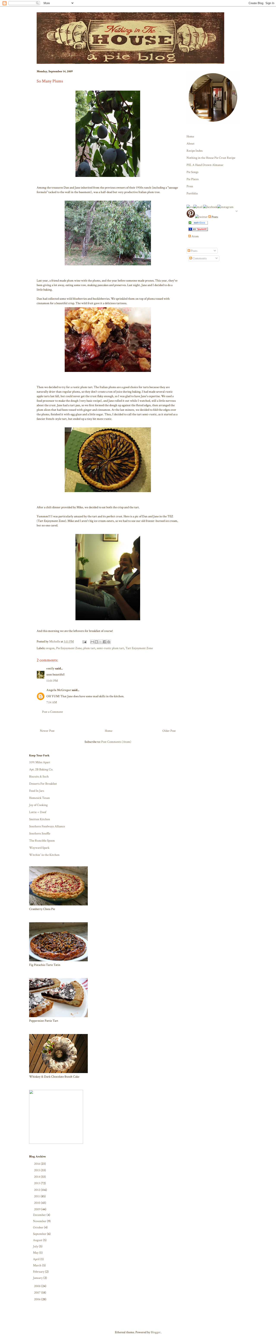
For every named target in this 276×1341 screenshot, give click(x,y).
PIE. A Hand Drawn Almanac (205, 165)
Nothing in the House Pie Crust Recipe (211, 158)
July (36, 1246)
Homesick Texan (39, 798)
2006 (37, 1299)
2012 (37, 1190)
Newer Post (47, 731)
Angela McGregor (58, 690)
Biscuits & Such (39, 776)
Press (190, 186)
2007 (37, 1293)
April (36, 1259)
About (190, 144)
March (37, 1265)
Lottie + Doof (37, 812)
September (40, 1234)
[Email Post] (84, 641)
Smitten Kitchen (39, 819)
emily (50, 668)
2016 (37, 1164)
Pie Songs (192, 172)
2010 (37, 1203)
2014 (37, 1177)
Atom (195, 236)
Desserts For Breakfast (43, 784)
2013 (37, 1183)
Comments (199, 258)
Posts (193, 251)
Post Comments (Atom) (116, 742)
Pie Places (193, 179)
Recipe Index (195, 151)
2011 (37, 1196)
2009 (37, 1209)
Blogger (156, 1332)
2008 (37, 1286)
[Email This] (92, 642)
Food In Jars (36, 791)
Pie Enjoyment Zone (69, 648)
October (38, 1227)
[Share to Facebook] (104, 642)
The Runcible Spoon (42, 841)
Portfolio (192, 193)
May (36, 1253)
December (40, 1215)
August (38, 1240)
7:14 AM (51, 702)
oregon (50, 648)
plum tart (89, 648)
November (40, 1221)
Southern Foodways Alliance (47, 826)
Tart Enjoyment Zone (139, 648)
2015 (37, 1170)
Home (108, 731)
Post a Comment (52, 712)
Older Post (169, 731)
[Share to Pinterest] (109, 642)
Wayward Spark (39, 848)
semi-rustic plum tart (110, 648)
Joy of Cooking (38, 805)
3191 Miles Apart (39, 762)
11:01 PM (52, 681)
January (38, 1278)
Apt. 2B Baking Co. (41, 769)
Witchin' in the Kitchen (44, 855)
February (39, 1272)
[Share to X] (100, 642)
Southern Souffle (39, 833)
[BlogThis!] (96, 642)
